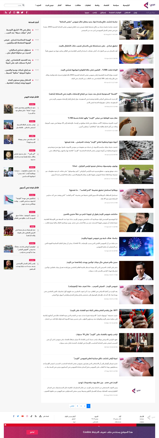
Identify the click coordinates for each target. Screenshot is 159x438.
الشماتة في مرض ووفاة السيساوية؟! (26, 141)
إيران (135, 12)
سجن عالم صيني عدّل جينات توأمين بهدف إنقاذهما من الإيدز (92, 262)
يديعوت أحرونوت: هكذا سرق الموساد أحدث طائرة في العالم (24, 217)
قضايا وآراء (118, 422)
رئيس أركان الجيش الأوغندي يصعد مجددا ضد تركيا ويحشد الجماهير (25, 266)
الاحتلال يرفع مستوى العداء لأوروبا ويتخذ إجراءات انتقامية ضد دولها (19, 82)
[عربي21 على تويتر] (22, 12)
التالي (72, 406)
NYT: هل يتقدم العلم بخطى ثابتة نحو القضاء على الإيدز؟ (93, 310)
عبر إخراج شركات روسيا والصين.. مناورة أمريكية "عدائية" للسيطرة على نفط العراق (17, 71)
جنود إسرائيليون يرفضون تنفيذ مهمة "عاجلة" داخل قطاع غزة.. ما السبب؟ (25, 110)
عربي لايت (49, 5)
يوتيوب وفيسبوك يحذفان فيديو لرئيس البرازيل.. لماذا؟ (94, 166)
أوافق (32, 432)
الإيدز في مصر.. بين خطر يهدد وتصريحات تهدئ (97, 383)
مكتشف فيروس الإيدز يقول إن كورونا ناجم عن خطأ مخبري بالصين (90, 214)
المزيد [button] (38, 5)
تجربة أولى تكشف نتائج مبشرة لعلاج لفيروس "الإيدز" (95, 359)
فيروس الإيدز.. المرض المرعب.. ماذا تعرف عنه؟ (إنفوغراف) (92, 286)
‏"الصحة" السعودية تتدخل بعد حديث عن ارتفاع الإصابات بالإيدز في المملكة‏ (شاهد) (83, 94)
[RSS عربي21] (6, 12)
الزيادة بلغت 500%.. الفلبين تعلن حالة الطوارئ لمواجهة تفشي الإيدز (89, 70)
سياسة (116, 5)
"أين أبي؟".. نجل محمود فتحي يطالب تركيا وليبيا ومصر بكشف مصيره (24, 156)
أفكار (59, 5)
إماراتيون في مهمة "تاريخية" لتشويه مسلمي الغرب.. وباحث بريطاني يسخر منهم (24, 201)
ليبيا (74, 422)
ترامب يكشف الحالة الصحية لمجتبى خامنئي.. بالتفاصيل (25, 126)
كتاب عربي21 (117, 419)
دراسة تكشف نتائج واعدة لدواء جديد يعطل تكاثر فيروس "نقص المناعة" (88, 22)
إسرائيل (103, 12)
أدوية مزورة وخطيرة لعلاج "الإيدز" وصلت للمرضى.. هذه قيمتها (91, 142)
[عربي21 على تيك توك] (10, 12)
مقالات (78, 5)
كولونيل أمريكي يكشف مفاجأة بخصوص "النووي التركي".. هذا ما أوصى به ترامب (25, 249)
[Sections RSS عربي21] (40, 416)
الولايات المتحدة (115, 12)
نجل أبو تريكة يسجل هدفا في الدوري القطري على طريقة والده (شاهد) (25, 232)
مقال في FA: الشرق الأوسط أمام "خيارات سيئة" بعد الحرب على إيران (18, 31)
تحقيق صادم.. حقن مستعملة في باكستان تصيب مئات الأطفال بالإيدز (88, 46)
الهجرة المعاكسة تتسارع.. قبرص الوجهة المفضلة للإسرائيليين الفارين (17, 41)
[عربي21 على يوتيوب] (18, 12)
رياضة (97, 5)
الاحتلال (127, 12)
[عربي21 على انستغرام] (14, 12)
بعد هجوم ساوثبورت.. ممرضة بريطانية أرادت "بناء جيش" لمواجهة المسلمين (25, 173)
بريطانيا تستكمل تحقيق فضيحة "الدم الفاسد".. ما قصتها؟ (93, 190)
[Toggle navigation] (23, 5)
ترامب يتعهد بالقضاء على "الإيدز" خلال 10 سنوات (96, 335)
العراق (73, 419)
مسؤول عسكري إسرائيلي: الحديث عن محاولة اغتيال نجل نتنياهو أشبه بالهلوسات (19, 51)
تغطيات (88, 5)
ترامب (95, 12)
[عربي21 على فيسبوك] (26, 12)
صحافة (68, 5)
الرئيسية (125, 5)
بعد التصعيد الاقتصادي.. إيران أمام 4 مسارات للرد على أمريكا (18, 61)
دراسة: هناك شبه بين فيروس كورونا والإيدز (99, 238)
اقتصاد (106, 5)
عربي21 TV (94, 419)
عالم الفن (95, 422)
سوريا (87, 12)
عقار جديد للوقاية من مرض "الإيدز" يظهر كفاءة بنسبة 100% (92, 118)
